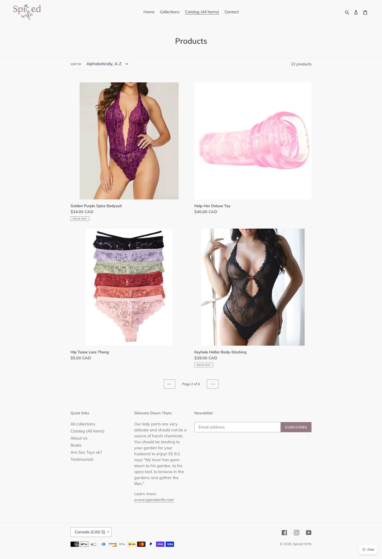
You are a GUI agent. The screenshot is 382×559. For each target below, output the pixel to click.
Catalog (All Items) (88, 431)
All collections (83, 423)
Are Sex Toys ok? (86, 452)
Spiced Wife (302, 544)
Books (76, 445)
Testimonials (82, 459)
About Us (79, 438)
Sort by (76, 64)
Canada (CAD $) (90, 531)
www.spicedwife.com (154, 499)
